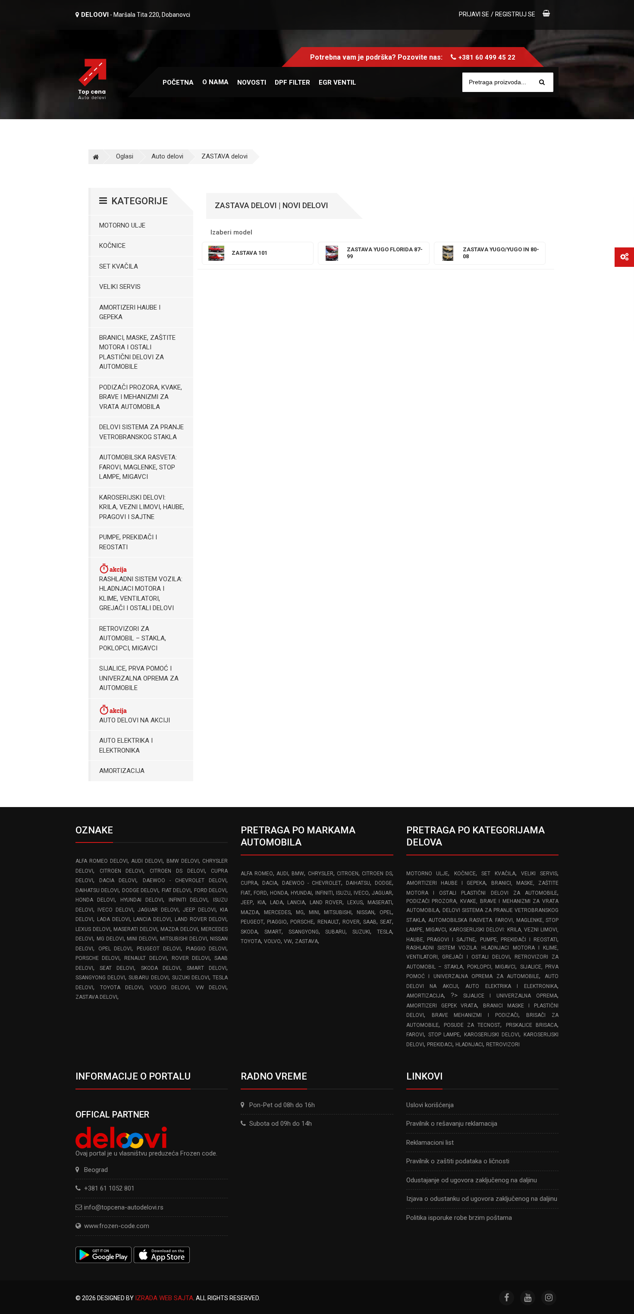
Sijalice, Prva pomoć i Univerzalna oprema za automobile (139, 678)
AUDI (282, 874)
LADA (276, 902)
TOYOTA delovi (121, 988)
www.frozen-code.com (116, 1226)
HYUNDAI (301, 893)
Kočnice (112, 246)
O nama (215, 82)
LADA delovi (113, 919)
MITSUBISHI (338, 912)
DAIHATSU (358, 883)
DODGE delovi (140, 890)
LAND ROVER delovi (201, 919)
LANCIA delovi (152, 919)
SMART (273, 932)
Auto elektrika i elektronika (126, 745)
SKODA (249, 932)
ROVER (351, 922)
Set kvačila (118, 266)
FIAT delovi (176, 890)
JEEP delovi (199, 910)
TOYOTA (251, 941)
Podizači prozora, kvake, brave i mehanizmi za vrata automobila (140, 397)
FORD (260, 893)
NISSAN (365, 912)
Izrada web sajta (164, 1298)
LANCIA (296, 902)
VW (288, 941)
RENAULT (328, 922)
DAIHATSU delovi (97, 890)
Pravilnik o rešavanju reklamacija (451, 1123)
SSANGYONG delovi (100, 978)
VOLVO (272, 941)
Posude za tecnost (472, 1025)
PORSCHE (302, 922)
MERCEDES (277, 912)
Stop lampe (444, 1035)
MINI (314, 912)
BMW (298, 874)
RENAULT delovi (145, 958)
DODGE (383, 883)
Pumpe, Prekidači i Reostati (128, 542)
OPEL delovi (115, 949)
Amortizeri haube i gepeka (129, 312)
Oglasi (124, 156)
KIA (261, 902)
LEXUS (355, 902)
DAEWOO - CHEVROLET (311, 883)
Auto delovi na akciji (134, 720)
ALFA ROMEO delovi (101, 861)
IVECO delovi (115, 910)
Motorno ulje (122, 225)
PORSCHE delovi (97, 958)
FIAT (246, 893)
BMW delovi (182, 861)
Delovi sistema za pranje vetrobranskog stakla (141, 432)
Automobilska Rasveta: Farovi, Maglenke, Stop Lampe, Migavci (138, 467)
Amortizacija (121, 771)
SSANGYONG (304, 932)
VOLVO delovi (169, 988)
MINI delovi (142, 939)
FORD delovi (210, 890)
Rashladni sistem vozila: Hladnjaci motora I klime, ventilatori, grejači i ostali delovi (140, 593)
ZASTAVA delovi (224, 156)
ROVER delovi (191, 958)
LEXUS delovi (92, 929)
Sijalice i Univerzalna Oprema (510, 996)
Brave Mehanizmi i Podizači (475, 1015)
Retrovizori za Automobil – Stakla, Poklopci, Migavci (132, 638)
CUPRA (249, 883)
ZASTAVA (306, 941)
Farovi (415, 1035)
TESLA (384, 932)
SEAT (386, 922)
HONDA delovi (95, 900)
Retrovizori (503, 1045)
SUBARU (335, 932)
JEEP (247, 902)
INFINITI (324, 893)
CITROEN (347, 874)
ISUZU (343, 893)
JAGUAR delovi (158, 910)
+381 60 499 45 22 (486, 57)
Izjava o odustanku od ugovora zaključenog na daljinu (481, 1199)
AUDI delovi (147, 861)
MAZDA (250, 912)
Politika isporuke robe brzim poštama (459, 1218)
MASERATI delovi (135, 929)
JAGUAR (382, 893)
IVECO (361, 893)
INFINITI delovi (188, 900)
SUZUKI (361, 932)
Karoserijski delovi (491, 1035)
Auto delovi (167, 156)
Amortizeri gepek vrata (441, 1006)
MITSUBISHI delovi (183, 939)
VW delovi (211, 988)
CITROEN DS (377, 874)
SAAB (370, 922)
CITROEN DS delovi (177, 871)
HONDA (279, 893)
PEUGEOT (252, 922)
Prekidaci (439, 1045)
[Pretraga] (541, 82)
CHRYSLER (320, 874)
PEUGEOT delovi (159, 949)
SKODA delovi (160, 968)
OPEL (386, 912)
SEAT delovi (117, 968)
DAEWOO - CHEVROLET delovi (185, 880)
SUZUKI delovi (190, 978)
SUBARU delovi (148, 978)
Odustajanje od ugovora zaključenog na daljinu (471, 1180)
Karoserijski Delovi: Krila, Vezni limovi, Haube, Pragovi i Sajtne (141, 507)
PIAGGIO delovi (206, 949)
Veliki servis (120, 287)
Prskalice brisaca (531, 1025)
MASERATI (379, 902)
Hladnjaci (469, 1045)
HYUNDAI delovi (141, 900)
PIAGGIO (277, 922)
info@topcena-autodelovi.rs (123, 1207)
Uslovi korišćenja (430, 1105)
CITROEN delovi (122, 871)
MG (300, 912)
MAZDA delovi (179, 929)
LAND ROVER (326, 902)
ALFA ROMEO (257, 874)
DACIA (269, 883)
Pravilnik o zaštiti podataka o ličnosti (457, 1161)
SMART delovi (206, 968)
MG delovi (110, 939)
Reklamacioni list (430, 1142)
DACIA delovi (117, 880)
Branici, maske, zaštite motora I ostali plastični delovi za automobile (137, 352)
